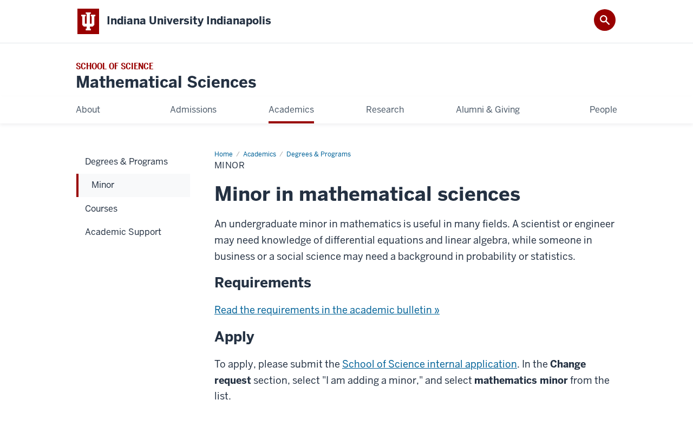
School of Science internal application (429, 364)
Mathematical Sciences (166, 82)
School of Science (114, 66)
